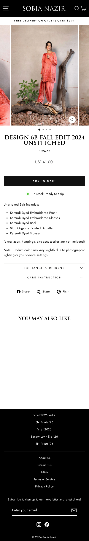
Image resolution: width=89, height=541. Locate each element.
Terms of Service (45, 479)
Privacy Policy (44, 486)
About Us (45, 458)
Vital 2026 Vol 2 (44, 415)
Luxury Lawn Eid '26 (44, 436)
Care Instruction (44, 277)
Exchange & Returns (44, 268)
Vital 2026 (44, 429)
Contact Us (45, 465)
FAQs (44, 472)
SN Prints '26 (44, 422)
